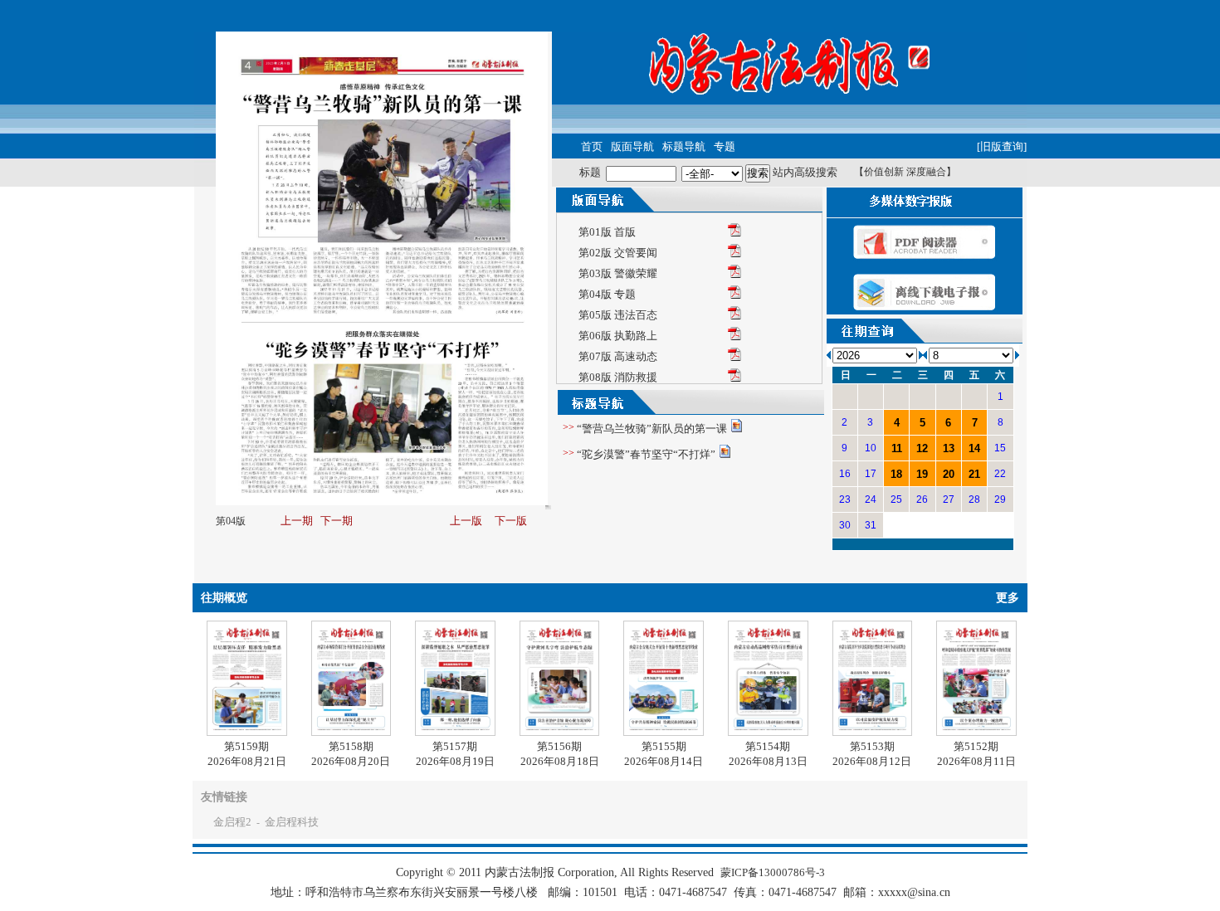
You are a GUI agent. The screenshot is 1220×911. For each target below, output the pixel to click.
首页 (592, 146)
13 (948, 448)
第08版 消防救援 (617, 377)
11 (896, 448)
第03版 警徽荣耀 (617, 273)
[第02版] (734, 253)
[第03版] (734, 274)
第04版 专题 (607, 294)
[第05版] (734, 315)
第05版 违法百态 (617, 315)
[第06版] (734, 336)
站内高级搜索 (805, 172)
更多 (1007, 598)
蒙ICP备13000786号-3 (772, 872)
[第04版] (734, 295)
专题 (724, 146)
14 (974, 448)
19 (922, 474)
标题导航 (683, 146)
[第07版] (734, 357)
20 (948, 474)
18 (896, 474)
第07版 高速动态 (617, 356)
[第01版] (734, 233)
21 (974, 474)
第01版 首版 (607, 232)
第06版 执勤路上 (617, 335)
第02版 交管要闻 (617, 252)
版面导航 (632, 146)
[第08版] (734, 378)
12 (922, 448)
